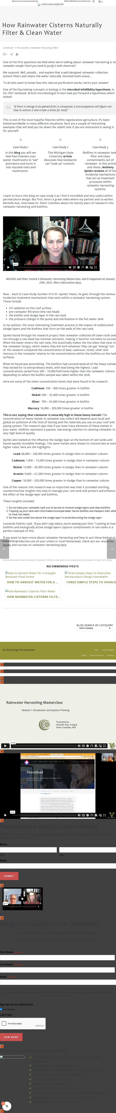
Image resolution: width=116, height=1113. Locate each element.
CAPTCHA (6, 1015)
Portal (87, 0)
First (2, 854)
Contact (80, 0)
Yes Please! (9, 1009)
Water (55, 47)
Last (61, 854)
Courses (22, 0)
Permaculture (23, 47)
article (67, 156)
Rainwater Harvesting (41, 47)
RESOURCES (70, 0)
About (15, 0)
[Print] (18, 54)
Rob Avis (10, 47)
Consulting (32, 0)
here (78, 282)
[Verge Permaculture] (51, 3)
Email (3, 860)
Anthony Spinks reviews (99, 169)
